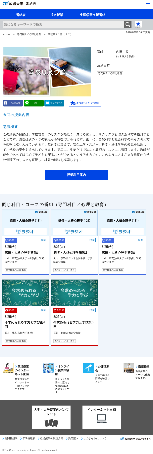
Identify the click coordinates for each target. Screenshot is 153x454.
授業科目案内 (76, 174)
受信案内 (73, 438)
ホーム (6, 34)
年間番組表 (28, 438)
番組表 (21, 15)
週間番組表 (11, 438)
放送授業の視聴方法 (51, 438)
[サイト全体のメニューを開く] (148, 4)
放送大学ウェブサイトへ (135, 440)
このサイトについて (95, 438)
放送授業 (56, 15)
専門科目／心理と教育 (29, 34)
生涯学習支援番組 (92, 15)
